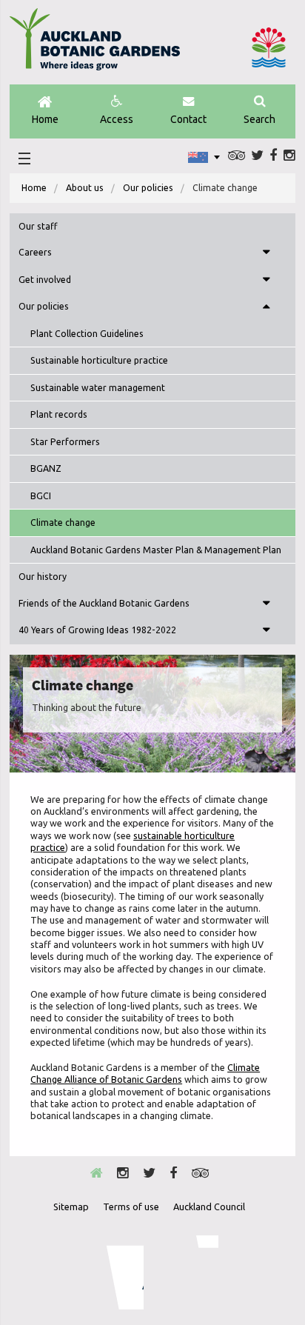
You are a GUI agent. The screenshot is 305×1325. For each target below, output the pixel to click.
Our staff (38, 226)
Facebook (273, 155)
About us (85, 188)
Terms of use (131, 1206)
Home (45, 119)
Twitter (257, 155)
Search (259, 119)
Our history (43, 576)
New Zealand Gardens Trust (188, 1272)
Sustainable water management (97, 388)
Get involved (45, 279)
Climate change (62, 522)
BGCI (40, 496)
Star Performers (65, 442)
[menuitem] (34, 188)
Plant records (58, 414)
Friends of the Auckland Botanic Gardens (104, 603)
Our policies (148, 188)
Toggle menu (266, 253)
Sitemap (71, 1206)
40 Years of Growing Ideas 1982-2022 (97, 630)
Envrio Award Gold (115, 1272)
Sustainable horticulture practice (99, 360)
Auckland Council (268, 47)
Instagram (289, 155)
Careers (35, 252)
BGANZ (45, 468)
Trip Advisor (236, 155)
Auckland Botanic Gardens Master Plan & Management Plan (155, 550)
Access (116, 119)
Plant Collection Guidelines (87, 333)
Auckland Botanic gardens (95, 45)
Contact (188, 119)
